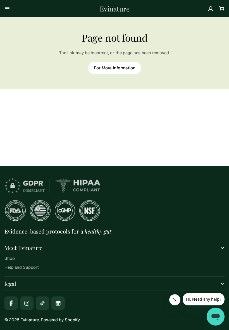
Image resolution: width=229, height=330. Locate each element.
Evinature (115, 8)
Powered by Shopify (60, 319)
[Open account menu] (210, 8)
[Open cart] (221, 8)
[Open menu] (7, 8)
